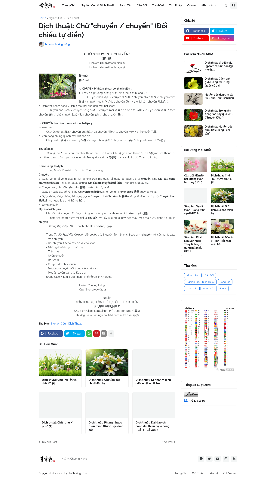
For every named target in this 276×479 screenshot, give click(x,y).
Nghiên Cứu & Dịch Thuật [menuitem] (97, 5)
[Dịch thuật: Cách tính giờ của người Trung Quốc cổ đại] (193, 83)
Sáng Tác (225, 282)
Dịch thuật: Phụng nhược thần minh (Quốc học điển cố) (106, 426)
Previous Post (49, 441)
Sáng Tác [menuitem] (125, 5)
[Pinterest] (96, 333)
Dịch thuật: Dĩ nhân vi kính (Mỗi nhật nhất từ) (153, 381)
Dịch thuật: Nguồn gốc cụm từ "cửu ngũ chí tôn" (218, 130)
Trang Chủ (181, 473)
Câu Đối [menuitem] (142, 5)
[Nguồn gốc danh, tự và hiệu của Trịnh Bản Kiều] (193, 99)
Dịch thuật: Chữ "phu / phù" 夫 (57, 424)
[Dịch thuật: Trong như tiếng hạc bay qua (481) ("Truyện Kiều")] (193, 115)
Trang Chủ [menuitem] (68, 5)
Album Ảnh (192, 275)
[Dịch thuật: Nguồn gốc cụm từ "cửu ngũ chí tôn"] (193, 131)
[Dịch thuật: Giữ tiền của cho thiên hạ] (107, 362)
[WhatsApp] (89, 333)
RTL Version (230, 473)
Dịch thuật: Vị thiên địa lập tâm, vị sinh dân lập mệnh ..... (219, 66)
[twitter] (209, 459)
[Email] (104, 333)
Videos (222, 288)
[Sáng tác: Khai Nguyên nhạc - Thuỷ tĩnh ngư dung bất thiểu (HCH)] (195, 226)
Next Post (167, 441)
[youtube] (217, 459)
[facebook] (201, 459)
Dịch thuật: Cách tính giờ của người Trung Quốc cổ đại (217, 82)
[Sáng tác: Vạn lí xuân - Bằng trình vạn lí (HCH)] (195, 195)
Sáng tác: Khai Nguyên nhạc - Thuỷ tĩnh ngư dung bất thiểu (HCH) (193, 244)
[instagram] (226, 459)
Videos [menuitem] (191, 5)
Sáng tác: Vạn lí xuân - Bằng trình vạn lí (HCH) (194, 210)
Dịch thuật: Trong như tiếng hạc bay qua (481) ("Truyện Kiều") (219, 114)
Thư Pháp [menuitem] (175, 5)
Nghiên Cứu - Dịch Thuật (64, 18)
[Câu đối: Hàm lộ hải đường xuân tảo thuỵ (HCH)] (195, 164)
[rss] (234, 459)
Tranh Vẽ (208, 288)
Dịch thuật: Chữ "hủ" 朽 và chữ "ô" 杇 (59, 381)
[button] (226, 5)
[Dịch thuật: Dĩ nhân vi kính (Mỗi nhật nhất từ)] (154, 362)
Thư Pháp (191, 288)
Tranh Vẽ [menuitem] (158, 5)
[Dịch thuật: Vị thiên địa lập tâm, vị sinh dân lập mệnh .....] (193, 67)
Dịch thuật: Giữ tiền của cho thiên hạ (104, 381)
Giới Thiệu (198, 473)
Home (42, 18)
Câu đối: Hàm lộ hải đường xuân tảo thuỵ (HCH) (194, 179)
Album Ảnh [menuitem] (208, 5)
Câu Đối (209, 275)
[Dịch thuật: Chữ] (60, 362)
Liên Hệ (213, 473)
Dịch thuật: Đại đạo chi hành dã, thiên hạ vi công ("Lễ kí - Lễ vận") (153, 426)
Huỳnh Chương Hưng (75, 473)
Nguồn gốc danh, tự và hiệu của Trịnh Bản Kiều (219, 96)
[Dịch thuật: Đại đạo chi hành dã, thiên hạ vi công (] (154, 405)
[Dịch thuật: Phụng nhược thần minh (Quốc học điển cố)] (107, 405)
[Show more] (111, 333)
